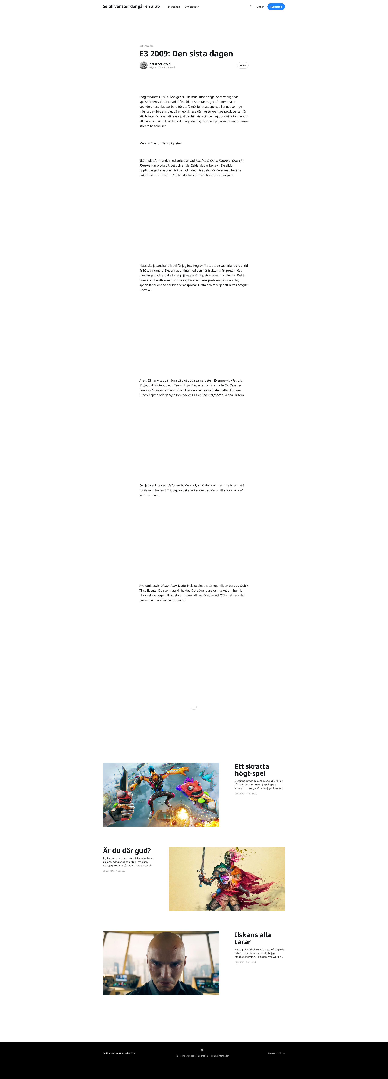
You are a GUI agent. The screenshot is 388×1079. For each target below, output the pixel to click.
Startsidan (174, 6)
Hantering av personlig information (192, 1055)
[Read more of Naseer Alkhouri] (143, 65)
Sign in (260, 6)
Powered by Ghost (276, 1053)
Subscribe (276, 6)
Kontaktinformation (220, 1055)
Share (243, 65)
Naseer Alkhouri (160, 63)
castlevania (146, 45)
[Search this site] (251, 6)
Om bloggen (192, 6)
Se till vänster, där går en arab (131, 6)
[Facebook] (202, 1050)
